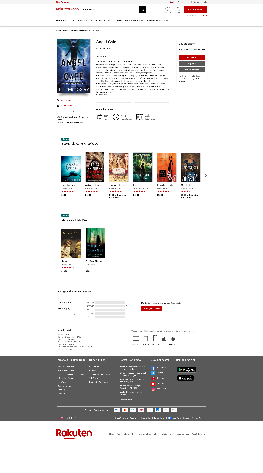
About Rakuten (198, 434)
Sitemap (61, 393)
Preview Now (66, 100)
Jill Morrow (104, 48)
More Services (183, 434)
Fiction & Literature (75, 122)
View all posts (126, 399)
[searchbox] (114, 9)
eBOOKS (61, 20)
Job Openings (95, 378)
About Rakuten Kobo (66, 367)
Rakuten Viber (129, 434)
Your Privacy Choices (181, 418)
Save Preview (66, 105)
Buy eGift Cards (64, 386)
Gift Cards (195, 2)
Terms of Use (146, 418)
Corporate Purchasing (98, 382)
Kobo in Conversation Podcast (71, 374)
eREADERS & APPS (128, 20)
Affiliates (92, 370)
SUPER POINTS (155, 20)
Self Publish (94, 367)
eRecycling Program (66, 378)
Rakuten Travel (167, 434)
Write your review (152, 308)
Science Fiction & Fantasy (76, 117)
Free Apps (62, 382)
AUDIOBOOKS (81, 20)
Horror (59, 120)
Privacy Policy (159, 418)
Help (205, 2)
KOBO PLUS (103, 20)
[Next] (205, 175)
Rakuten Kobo (67, 9)
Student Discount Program (100, 374)
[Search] (142, 9)
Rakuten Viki (114, 434)
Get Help (61, 390)
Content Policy (197, 418)
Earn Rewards (62, 2)
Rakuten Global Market (148, 434)
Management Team (66, 370)
